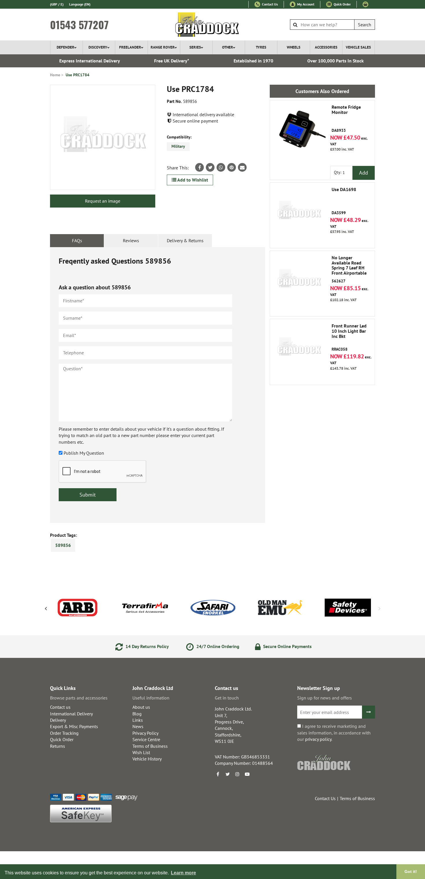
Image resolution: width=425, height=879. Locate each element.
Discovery (97, 47)
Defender (65, 47)
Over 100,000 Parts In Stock (335, 61)
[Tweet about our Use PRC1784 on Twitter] (210, 167)
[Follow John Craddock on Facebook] (218, 774)
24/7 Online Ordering (217, 646)
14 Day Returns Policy (146, 646)
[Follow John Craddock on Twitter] (227, 774)
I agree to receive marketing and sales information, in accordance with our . (334, 732)
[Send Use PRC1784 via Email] (242, 167)
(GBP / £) (57, 4)
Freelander (130, 47)
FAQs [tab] (77, 240)
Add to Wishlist (192, 180)
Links (137, 720)
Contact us (60, 707)
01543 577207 (79, 24)
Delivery (58, 720)
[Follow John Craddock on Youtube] (247, 774)
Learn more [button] (183, 872)
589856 (63, 545)
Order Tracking (64, 733)
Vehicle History (147, 759)
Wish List (141, 752)
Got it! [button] (410, 871)
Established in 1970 (253, 61)
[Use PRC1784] (102, 137)
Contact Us (269, 4)
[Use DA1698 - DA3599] (299, 211)
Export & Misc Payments (74, 726)
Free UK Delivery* (171, 61)
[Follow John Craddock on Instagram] (237, 774)
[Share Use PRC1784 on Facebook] (199, 167)
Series (195, 47)
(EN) (79, 4)
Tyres (261, 47)
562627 (349, 269)
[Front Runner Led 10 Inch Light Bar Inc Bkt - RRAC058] (299, 348)
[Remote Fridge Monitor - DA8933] (299, 129)
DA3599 (344, 201)
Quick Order (342, 4)
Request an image (102, 201)
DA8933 (346, 119)
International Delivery (71, 714)
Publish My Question (84, 453)
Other (227, 47)
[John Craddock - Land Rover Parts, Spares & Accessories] (212, 24)
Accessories (326, 47)
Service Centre (146, 739)
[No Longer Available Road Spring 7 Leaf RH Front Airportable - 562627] (299, 279)
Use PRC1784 (77, 74)
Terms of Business (150, 746)
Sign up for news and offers (324, 698)
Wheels (293, 47)
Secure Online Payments (287, 646)
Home (55, 74)
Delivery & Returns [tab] (185, 240)
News (137, 726)
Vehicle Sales (358, 47)
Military (178, 146)
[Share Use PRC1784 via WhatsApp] (221, 167)
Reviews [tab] (131, 240)
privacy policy (318, 739)
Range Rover (163, 47)
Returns (57, 746)
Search (364, 24)
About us (141, 707)
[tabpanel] (157, 385)
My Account (305, 4)
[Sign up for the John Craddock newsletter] (368, 712)
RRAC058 (349, 337)
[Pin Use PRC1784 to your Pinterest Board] (231, 167)
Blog (137, 714)
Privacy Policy (145, 733)
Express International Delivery (89, 61)
